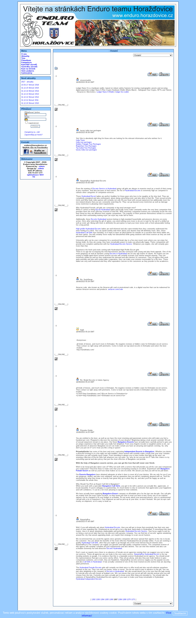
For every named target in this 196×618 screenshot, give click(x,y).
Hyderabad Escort (89, 196)
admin (42, 166)
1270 (129, 599)
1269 (124, 599)
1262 (94, 599)
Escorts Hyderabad (98, 219)
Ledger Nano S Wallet (105, 92)
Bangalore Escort (110, 494)
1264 (102, 599)
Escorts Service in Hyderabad (104, 189)
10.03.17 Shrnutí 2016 (30, 85)
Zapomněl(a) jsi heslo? (33, 135)
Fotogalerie (26, 62)
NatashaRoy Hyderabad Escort (146, 554)
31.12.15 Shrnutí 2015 (30, 88)
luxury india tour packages (86, 150)
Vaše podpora (27, 71)
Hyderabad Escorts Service (121, 244)
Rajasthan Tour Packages (86, 146)
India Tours (80, 140)
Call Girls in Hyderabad (92, 562)
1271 (133, 599)
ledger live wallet (122, 92)
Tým (23, 58)
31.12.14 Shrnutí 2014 (30, 91)
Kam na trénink (28, 69)
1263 (98, 599)
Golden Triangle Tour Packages (88, 144)
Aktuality (25, 56)
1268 (120, 599)
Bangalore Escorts (126, 442)
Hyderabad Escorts (132, 190)
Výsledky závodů (29, 67)
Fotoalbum (26, 60)
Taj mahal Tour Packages (86, 148)
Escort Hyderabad (103, 210)
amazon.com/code (115, 289)
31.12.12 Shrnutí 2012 (30, 97)
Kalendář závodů (29, 64)
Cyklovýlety (26, 73)
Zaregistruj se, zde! (32, 132)
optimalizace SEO (35, 175)
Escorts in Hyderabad (118, 254)
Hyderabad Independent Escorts (89, 579)
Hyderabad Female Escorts (90, 568)
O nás (24, 54)
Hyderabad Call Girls (84, 233)
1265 (107, 599)
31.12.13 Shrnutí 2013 (30, 94)
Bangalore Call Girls (111, 486)
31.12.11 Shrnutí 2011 (29, 100)
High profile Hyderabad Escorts (88, 229)
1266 (111, 599)
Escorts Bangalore (87, 474)
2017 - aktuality (27, 82)
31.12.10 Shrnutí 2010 (30, 103)
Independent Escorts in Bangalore (139, 452)
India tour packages (84, 142)
